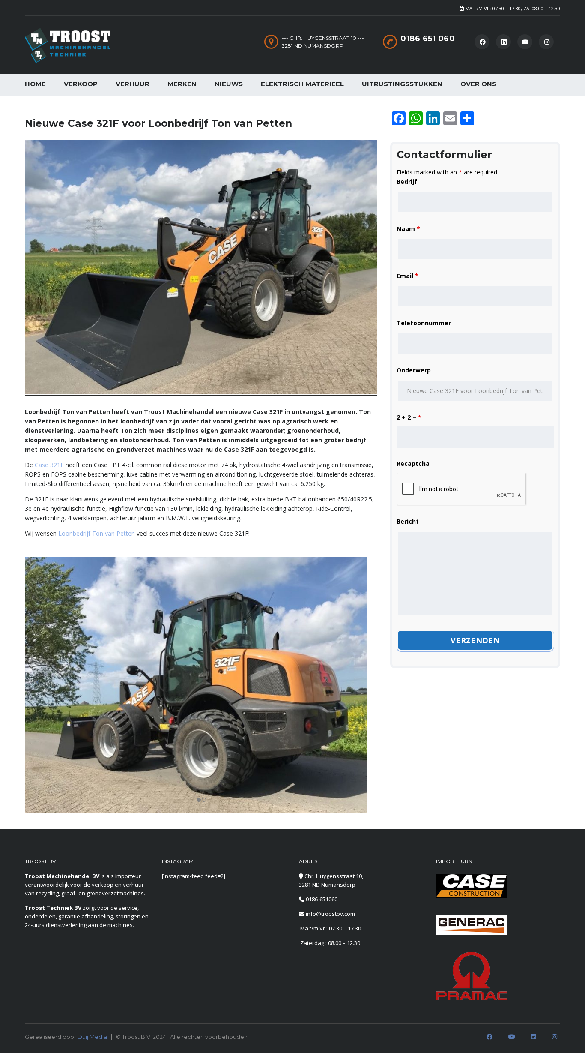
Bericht (408, 521)
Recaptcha (413, 463)
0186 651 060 (427, 38)
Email (407, 276)
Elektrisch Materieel (302, 84)
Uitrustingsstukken (402, 84)
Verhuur (132, 84)
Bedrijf (407, 181)
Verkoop (81, 84)
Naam (408, 229)
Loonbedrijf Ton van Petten (96, 533)
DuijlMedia (92, 1036)
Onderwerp (414, 370)
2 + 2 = (409, 417)
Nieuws (229, 84)
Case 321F (49, 465)
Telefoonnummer (424, 323)
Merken (182, 84)
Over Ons (478, 84)
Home (35, 84)
